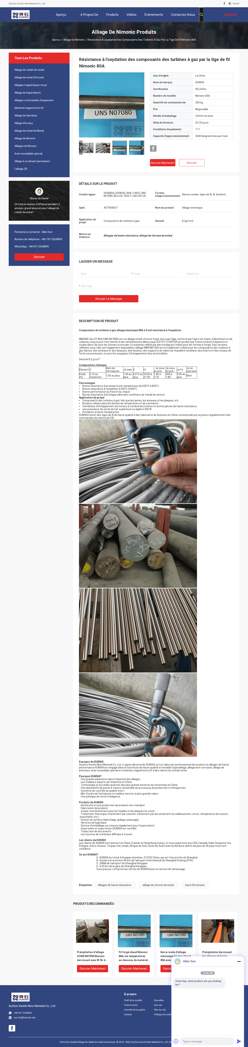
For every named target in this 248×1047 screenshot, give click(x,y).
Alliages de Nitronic (26, 146)
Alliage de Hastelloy (26, 115)
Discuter (39, 257)
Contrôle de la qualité (134, 1010)
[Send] (239, 1041)
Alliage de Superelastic (28, 92)
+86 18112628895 (51, 239)
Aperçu (56, 39)
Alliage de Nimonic (74, 39)
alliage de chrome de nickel (158, 885)
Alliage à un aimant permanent (32, 161)
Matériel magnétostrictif (29, 107)
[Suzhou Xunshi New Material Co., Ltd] (20, 14)
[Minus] (239, 961)
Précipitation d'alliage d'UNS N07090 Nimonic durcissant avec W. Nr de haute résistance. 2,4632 (92, 956)
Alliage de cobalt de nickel (29, 69)
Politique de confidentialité (166, 1014)
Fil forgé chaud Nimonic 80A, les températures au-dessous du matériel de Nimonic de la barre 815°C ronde (133, 956)
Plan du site (160, 1010)
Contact (128, 1014)
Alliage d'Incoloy (24, 123)
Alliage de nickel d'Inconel (29, 77)
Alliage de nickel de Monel (29, 130)
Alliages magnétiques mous (31, 85)
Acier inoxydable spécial (28, 153)
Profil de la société (133, 1000)
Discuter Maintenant (163, 162)
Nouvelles (159, 1000)
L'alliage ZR (21, 168)
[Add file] (176, 1041)
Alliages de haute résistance (114, 885)
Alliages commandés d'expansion (34, 100)
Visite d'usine (130, 1005)
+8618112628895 (38, 246)
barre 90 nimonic (195, 885)
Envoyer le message (108, 299)
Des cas (158, 1005)
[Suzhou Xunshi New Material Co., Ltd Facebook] (224, 3)
